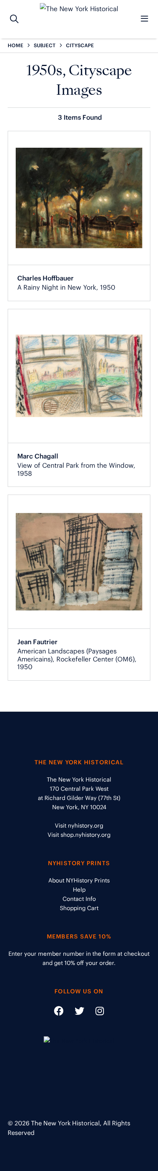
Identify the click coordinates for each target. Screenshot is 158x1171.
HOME (15, 45)
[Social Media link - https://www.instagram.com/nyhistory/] (95, 1012)
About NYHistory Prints (79, 880)
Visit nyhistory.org (79, 825)
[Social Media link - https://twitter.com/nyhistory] (74, 1012)
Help (79, 889)
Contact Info (79, 898)
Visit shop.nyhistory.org (79, 834)
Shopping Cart (79, 908)
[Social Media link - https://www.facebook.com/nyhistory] (59, 1012)
